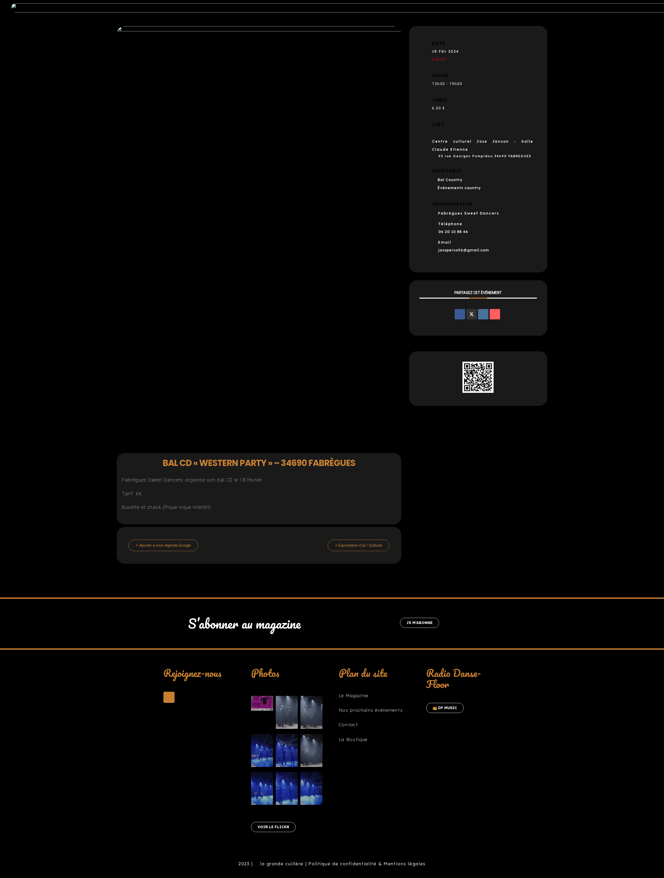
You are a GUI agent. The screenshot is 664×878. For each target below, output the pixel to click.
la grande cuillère (281, 863)
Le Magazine (354, 695)
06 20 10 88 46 (453, 231)
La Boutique (353, 739)
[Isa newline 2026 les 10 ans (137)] (311, 713)
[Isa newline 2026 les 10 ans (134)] (262, 751)
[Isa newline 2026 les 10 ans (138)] (287, 713)
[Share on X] (471, 314)
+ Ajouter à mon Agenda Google (163, 545)
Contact (348, 724)
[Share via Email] (495, 314)
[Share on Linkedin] (483, 314)
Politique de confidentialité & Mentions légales (367, 863)
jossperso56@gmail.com (463, 250)
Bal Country (450, 179)
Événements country (459, 188)
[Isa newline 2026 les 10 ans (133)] (262, 789)
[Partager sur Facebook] (460, 314)
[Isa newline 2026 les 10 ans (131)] (287, 789)
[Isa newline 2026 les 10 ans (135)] (287, 751)
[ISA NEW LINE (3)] (262, 704)
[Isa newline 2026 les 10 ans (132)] (311, 789)
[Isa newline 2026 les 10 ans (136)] (311, 751)
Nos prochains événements (371, 710)
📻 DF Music (445, 707)
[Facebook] (169, 697)
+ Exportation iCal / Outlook (358, 545)
